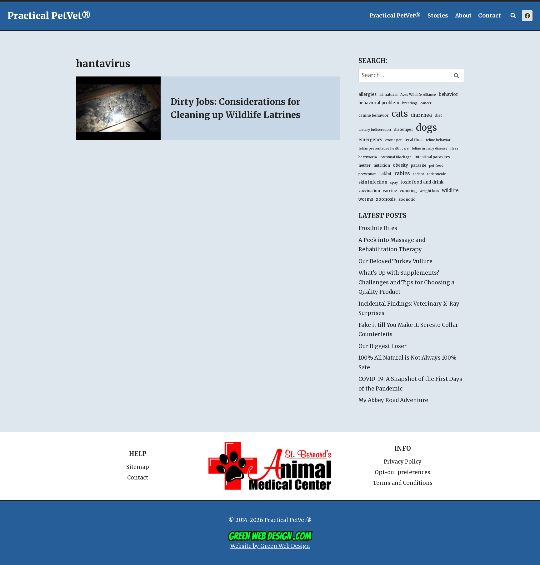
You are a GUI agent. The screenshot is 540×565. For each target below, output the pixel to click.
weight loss (429, 191)
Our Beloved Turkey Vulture (395, 261)
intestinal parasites (432, 157)
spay (394, 182)
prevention (367, 174)
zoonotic (406, 199)
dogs (426, 127)
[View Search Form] (513, 15)
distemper (403, 129)
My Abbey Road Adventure (393, 400)
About (463, 15)
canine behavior (373, 115)
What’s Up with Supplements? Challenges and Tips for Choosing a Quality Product (406, 282)
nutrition (381, 165)
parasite (418, 165)
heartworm (367, 157)
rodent (418, 174)
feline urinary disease (430, 148)
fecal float (413, 139)
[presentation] (118, 108)
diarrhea (421, 115)
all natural (388, 94)
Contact (489, 15)
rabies (402, 173)
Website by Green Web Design (270, 546)
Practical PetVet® (395, 15)
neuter (364, 165)
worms (365, 199)
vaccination (369, 190)
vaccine (390, 190)
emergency (370, 139)
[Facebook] (527, 15)
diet (438, 115)
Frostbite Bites (377, 228)
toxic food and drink (422, 182)
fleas (454, 148)
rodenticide (436, 174)
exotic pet (393, 140)
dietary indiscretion (374, 130)
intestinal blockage (396, 157)
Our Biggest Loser (382, 346)
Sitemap (137, 467)
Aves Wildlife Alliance (418, 95)
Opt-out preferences (402, 472)
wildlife (450, 190)
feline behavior (438, 140)
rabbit (385, 173)
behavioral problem (378, 103)
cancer (426, 103)
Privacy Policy (403, 461)
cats (400, 113)
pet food (436, 166)
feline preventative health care (383, 148)
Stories (438, 15)
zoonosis (386, 199)
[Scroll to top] (508, 546)
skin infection (372, 182)
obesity (400, 165)
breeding (410, 103)
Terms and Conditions (402, 482)
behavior (448, 94)
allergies (367, 94)
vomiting (408, 190)
